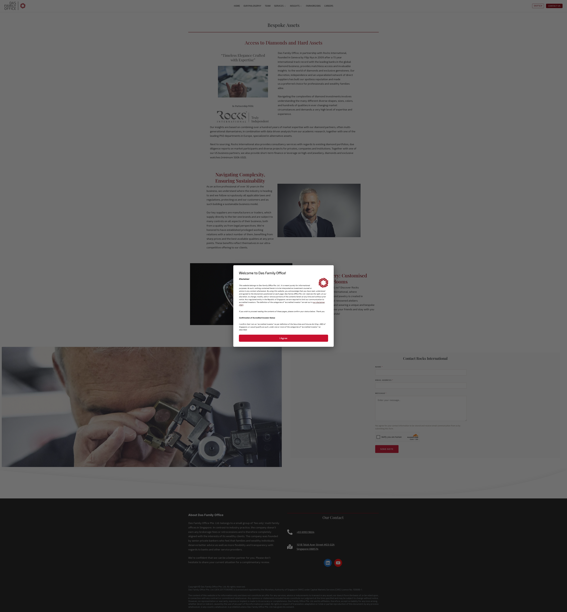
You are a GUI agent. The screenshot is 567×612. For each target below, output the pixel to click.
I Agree (283, 338)
